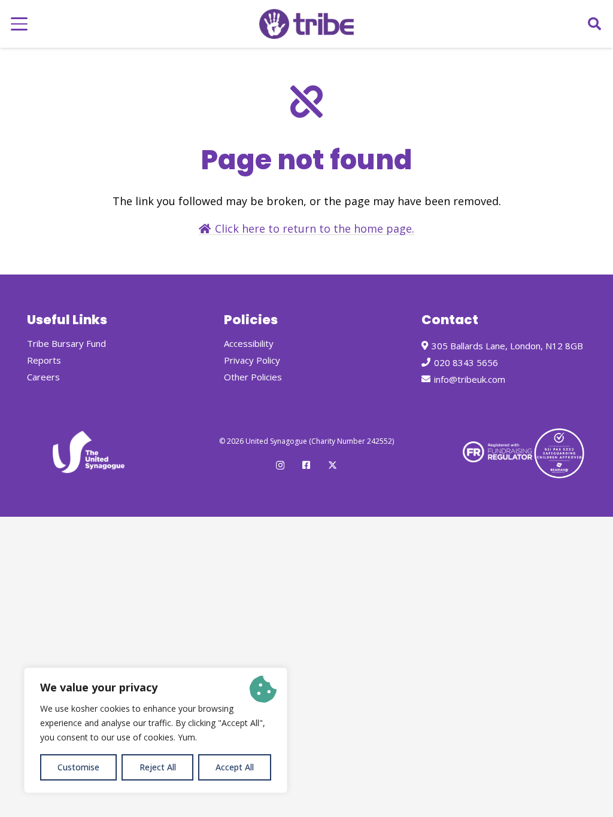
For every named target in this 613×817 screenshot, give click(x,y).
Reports (44, 360)
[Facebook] (306, 465)
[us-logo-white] (89, 451)
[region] (155, 730)
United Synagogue (276, 441)
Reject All (157, 767)
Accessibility (249, 343)
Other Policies (253, 377)
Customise (78, 767)
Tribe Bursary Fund (66, 343)
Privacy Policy (252, 360)
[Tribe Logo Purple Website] (306, 24)
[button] (19, 24)
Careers (43, 377)
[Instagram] (280, 466)
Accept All (235, 767)
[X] (332, 465)
